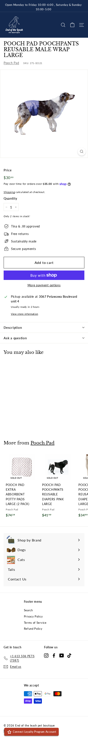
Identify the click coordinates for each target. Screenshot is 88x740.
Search (28, 610)
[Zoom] (82, 151)
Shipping (9, 192)
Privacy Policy (33, 616)
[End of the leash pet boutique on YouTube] (61, 655)
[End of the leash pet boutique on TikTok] (69, 655)
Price (8, 170)
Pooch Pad (11, 63)
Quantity (10, 198)
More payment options (44, 285)
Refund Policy (33, 628)
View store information (24, 313)
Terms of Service (35, 622)
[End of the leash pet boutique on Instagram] (46, 655)
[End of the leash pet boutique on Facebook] (54, 655)
